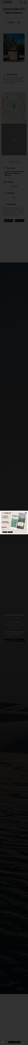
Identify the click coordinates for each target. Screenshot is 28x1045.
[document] (14, 522)
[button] (26, 512)
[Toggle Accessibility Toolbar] (2, 1042)
